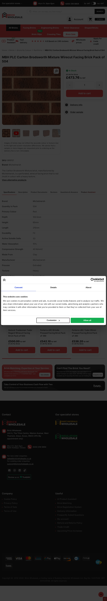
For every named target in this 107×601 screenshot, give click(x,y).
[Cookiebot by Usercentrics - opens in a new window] (92, 280)
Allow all (87, 320)
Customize (52, 320)
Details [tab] (53, 287)
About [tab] (88, 287)
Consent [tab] (18, 287)
